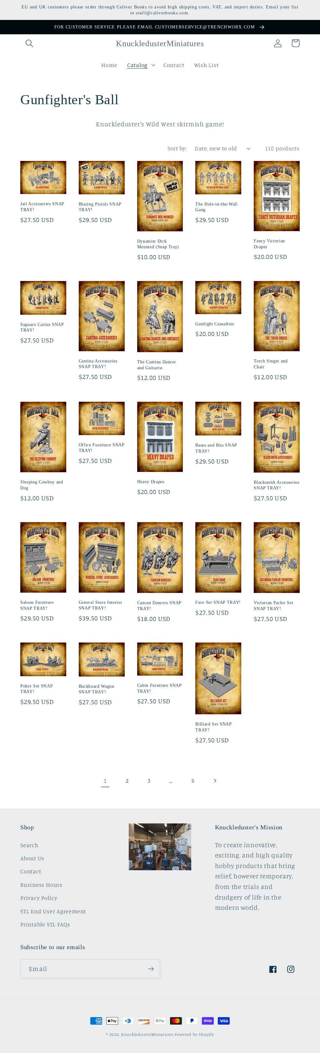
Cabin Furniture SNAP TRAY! (159, 688)
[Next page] (215, 780)
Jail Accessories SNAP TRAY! (42, 206)
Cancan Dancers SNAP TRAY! (159, 605)
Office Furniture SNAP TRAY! (101, 447)
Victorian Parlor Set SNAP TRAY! (273, 605)
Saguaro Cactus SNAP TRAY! (42, 327)
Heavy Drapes (150, 481)
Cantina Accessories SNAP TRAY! (98, 363)
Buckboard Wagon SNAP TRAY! (96, 689)
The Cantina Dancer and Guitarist (156, 364)
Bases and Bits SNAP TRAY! (216, 448)
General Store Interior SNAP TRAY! (100, 605)
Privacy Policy (39, 897)
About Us (32, 858)
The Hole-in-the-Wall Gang (216, 206)
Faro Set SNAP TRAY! (218, 602)
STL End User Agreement (53, 911)
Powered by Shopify (194, 1034)
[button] (29, 43)
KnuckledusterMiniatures (147, 1034)
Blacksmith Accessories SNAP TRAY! (276, 485)
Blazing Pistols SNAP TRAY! (100, 206)
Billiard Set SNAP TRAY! (213, 726)
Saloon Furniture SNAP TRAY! (37, 605)
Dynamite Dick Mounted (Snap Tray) (158, 244)
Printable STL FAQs (45, 924)
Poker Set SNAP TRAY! (36, 688)
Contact (30, 871)
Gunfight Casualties (214, 323)
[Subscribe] (151, 968)
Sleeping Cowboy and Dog (41, 484)
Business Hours (41, 884)
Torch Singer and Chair (271, 363)
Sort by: (177, 148)
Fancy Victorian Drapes (269, 243)
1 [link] (105, 780)
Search (29, 845)
